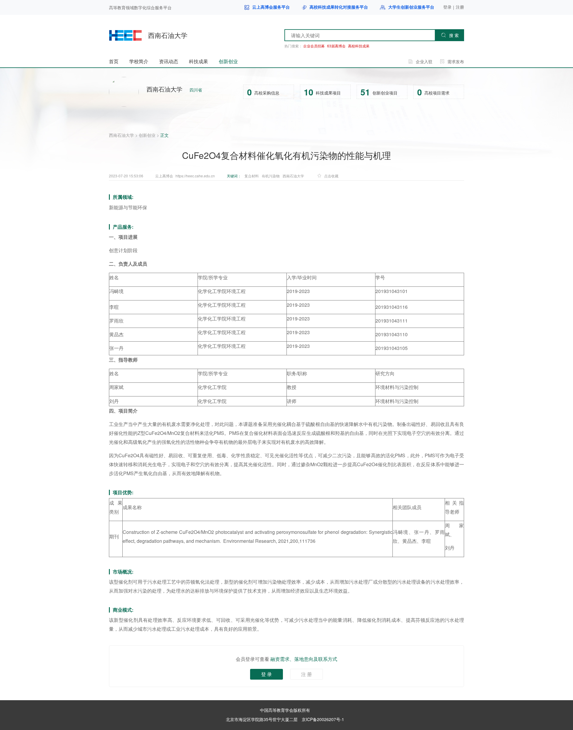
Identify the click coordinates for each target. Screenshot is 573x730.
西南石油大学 (121, 135)
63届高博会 (336, 46)
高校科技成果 (358, 46)
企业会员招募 (314, 46)
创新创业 (147, 135)
